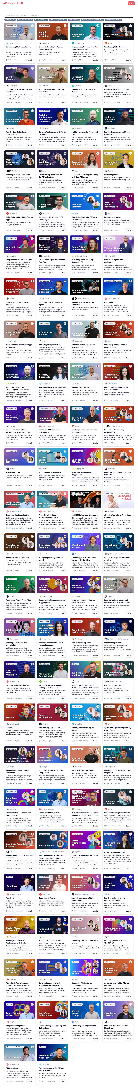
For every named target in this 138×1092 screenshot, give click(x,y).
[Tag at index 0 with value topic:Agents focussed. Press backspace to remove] (14, 19)
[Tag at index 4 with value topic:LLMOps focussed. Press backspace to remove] (78, 19)
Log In (131, 3)
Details (30, 60)
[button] (32, 25)
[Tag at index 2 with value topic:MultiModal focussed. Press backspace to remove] (46, 19)
